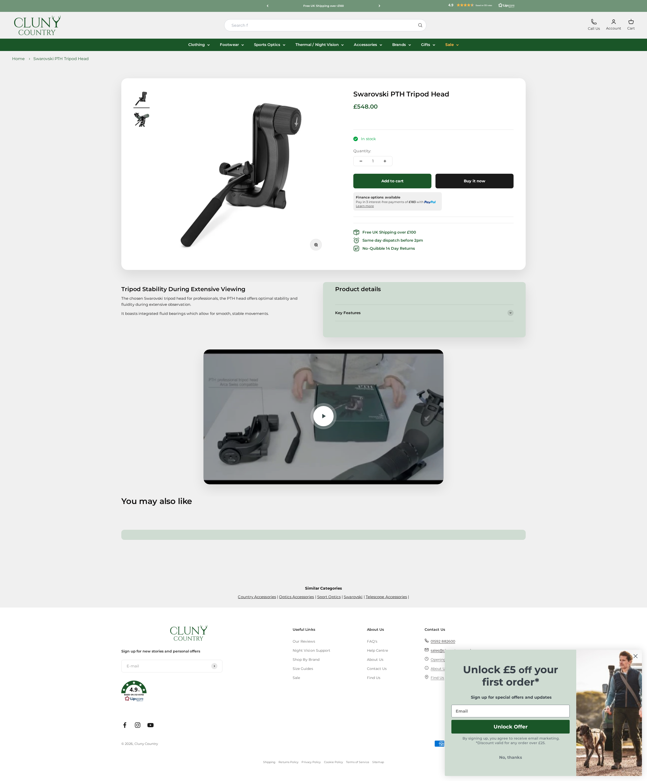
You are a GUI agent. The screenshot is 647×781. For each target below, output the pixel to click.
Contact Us (377, 668)
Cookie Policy (333, 762)
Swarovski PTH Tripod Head (61, 58)
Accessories (365, 44)
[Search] (420, 25)
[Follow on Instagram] (137, 725)
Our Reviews (304, 641)
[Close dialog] (635, 656)
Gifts (425, 44)
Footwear (229, 44)
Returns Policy (288, 762)
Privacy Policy (311, 762)
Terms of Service (357, 762)
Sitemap (378, 762)
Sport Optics (329, 596)
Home (18, 58)
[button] (481, 5)
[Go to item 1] (141, 99)
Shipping (269, 762)
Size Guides (303, 668)
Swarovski (353, 596)
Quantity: (362, 150)
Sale (449, 44)
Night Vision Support (312, 650)
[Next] (379, 6)
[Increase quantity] (385, 161)
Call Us (594, 25)
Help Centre (377, 650)
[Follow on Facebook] (124, 725)
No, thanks (510, 757)
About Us (375, 659)
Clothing (196, 44)
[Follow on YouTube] (150, 725)
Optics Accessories (296, 596)
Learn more (365, 206)
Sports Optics (267, 44)
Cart (631, 24)
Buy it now (474, 181)
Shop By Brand (306, 659)
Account (613, 24)
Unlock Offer (511, 727)
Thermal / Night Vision (317, 44)
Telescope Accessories (386, 596)
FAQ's (372, 641)
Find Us (374, 677)
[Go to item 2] (141, 119)
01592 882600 (443, 641)
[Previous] (267, 6)
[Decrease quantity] (361, 161)
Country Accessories (257, 596)
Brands (399, 44)
